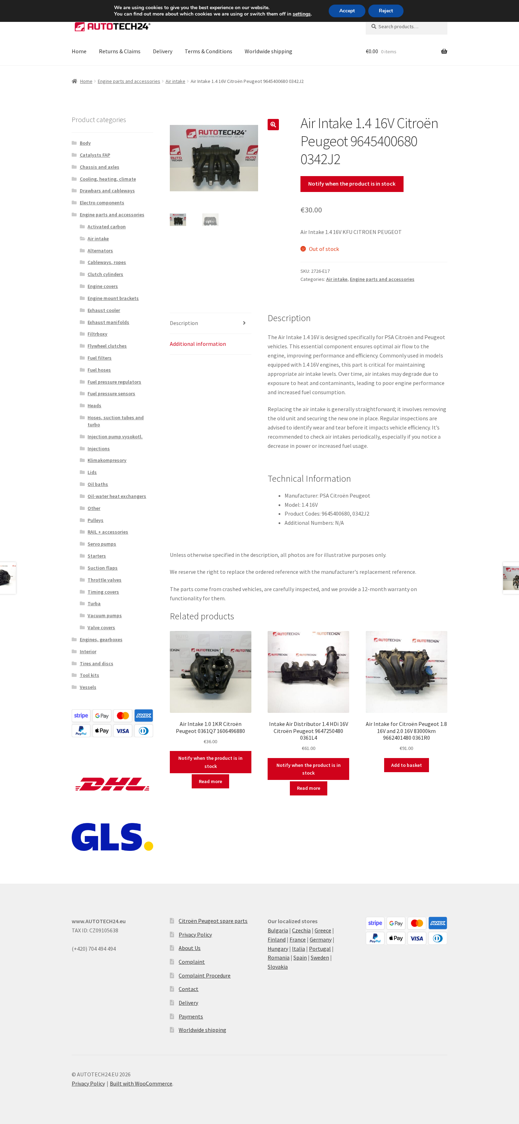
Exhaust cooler (104, 310)
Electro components (102, 202)
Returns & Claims (120, 51)
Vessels (88, 687)
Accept (347, 10)
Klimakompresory (107, 460)
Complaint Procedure (205, 975)
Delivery (162, 51)
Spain (300, 957)
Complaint (192, 961)
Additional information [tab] (198, 343)
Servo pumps (102, 544)
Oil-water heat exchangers (117, 496)
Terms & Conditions (208, 51)
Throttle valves (104, 580)
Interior (88, 651)
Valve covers (101, 627)
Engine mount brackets (113, 298)
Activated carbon (107, 226)
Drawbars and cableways (107, 190)
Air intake (175, 81)
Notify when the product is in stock (351, 183)
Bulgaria (278, 930)
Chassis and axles (99, 167)
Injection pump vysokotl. (115, 436)
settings (302, 14)
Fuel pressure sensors (111, 393)
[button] (273, 124)
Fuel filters (100, 358)
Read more (210, 781)
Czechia (301, 930)
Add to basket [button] (406, 765)
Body (85, 143)
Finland (277, 939)
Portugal (320, 948)
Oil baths (98, 484)
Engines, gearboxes (101, 639)
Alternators (100, 250)
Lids (92, 472)
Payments (191, 1016)
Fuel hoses (99, 370)
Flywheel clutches (107, 346)
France (298, 939)
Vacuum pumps (105, 615)
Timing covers (103, 592)
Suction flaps (103, 568)
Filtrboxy (97, 334)
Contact (188, 988)
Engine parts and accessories (129, 81)
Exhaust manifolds (108, 322)
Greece (323, 930)
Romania (279, 957)
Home (79, 51)
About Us (190, 947)
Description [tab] (184, 322)
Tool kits (89, 675)
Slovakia (278, 966)
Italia (298, 948)
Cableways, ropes (107, 262)
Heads (94, 405)
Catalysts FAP (95, 155)
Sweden (320, 957)
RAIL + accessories (108, 532)
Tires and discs (96, 663)
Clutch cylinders (105, 274)
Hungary (278, 948)
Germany (321, 939)
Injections (99, 448)
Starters (97, 556)
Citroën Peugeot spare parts (213, 920)
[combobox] (406, 26)
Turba (94, 603)
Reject (386, 10)
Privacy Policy (195, 934)
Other (94, 508)
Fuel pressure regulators (114, 382)
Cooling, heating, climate (108, 179)
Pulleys (95, 520)
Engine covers (103, 286)
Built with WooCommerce (141, 1083)
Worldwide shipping (268, 51)
